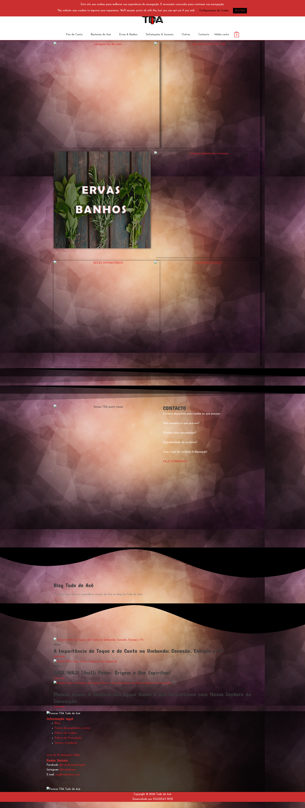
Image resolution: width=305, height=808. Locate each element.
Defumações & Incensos (160, 34)
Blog (57, 723)
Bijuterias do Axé (101, 34)
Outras (186, 34)
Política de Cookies (66, 733)
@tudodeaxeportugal (72, 765)
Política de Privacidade (68, 738)
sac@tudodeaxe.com (67, 774)
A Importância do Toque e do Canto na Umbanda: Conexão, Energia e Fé (138, 651)
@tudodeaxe (67, 769)
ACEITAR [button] (240, 11)
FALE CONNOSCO (175, 461)
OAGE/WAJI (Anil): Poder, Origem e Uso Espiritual (112, 672)
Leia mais (59, 656)
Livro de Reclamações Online (63, 755)
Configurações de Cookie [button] (214, 10)
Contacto (203, 34)
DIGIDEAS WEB (163, 799)
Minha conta (221, 34)
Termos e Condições (66, 743)
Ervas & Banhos (128, 34)
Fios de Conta (74, 34)
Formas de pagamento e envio (72, 728)
